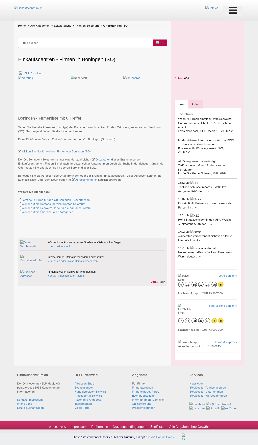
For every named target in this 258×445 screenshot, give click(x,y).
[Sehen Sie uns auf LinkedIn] (213, 408)
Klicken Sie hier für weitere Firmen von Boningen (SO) (56, 151)
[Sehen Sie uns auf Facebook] (197, 403)
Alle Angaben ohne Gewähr (189, 426)
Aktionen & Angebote (88, 399)
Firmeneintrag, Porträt (146, 391)
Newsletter (196, 383)
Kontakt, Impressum (30, 399)
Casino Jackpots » (225, 342)
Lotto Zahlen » (227, 275)
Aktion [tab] (196, 104)
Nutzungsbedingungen (129, 426)
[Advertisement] (204, 49)
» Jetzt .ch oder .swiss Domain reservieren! (73, 261)
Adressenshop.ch (86, 179)
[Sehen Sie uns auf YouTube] (228, 408)
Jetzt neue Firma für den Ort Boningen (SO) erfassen (56, 199)
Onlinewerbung (141, 403)
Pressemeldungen (143, 407)
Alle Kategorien (40, 25)
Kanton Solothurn (88, 25)
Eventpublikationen (144, 395)
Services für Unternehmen (206, 391)
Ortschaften (103, 159)
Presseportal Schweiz (88, 395)
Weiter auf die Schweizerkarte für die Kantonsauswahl (56, 207)
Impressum (78, 426)
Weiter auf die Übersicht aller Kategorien (47, 212)
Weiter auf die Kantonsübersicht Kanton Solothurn (53, 203)
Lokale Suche (62, 25)
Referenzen (99, 426)
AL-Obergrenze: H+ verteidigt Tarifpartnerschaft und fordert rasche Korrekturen (201, 165)
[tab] (181, 104)
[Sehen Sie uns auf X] (218, 403)
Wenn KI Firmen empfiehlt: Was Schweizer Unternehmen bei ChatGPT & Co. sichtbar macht (205, 123)
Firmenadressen (142, 387)
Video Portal (82, 407)
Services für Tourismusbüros (207, 387)
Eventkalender (84, 387)
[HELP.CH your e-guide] (211, 7)
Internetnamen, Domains (148, 399)
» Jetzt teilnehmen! (59, 246)
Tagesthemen (83, 403)
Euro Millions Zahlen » (223, 305)
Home (22, 25)
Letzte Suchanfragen (30, 407)
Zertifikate (157, 426)
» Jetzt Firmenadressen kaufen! (66, 275)
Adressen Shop (84, 383)
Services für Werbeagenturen (208, 395)
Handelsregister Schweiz (90, 391)
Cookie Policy (165, 437)
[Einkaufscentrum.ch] (28, 7)
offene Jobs (24, 403)
